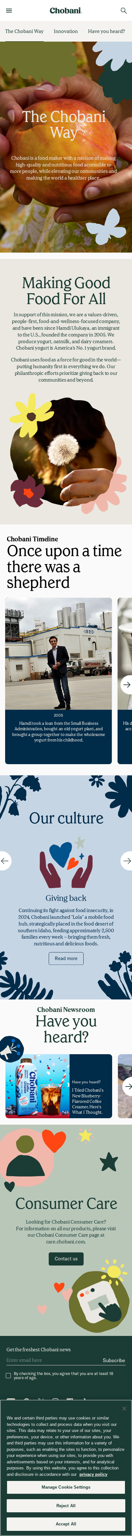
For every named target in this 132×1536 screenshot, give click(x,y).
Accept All (66, 1524)
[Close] (124, 1409)
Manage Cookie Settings (66, 1487)
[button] (66, 1258)
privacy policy (93, 1474)
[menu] (11, 10)
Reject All (66, 1505)
